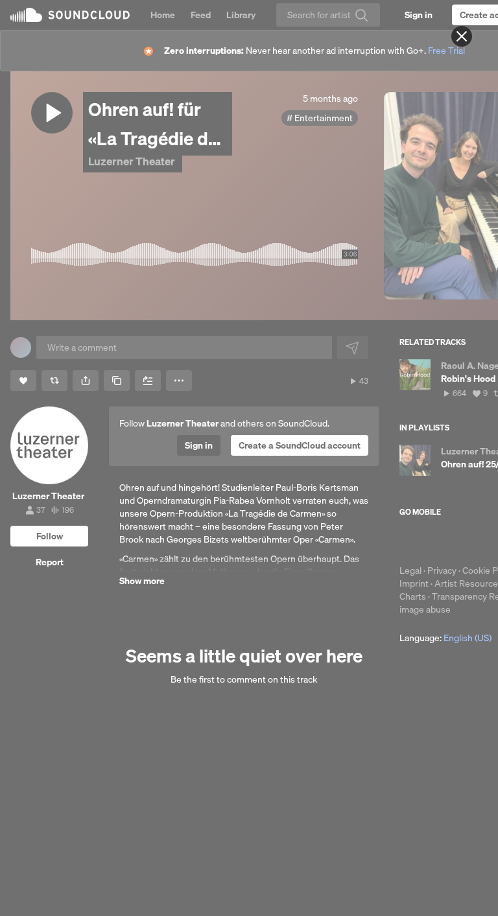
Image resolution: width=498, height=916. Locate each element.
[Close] (461, 36)
